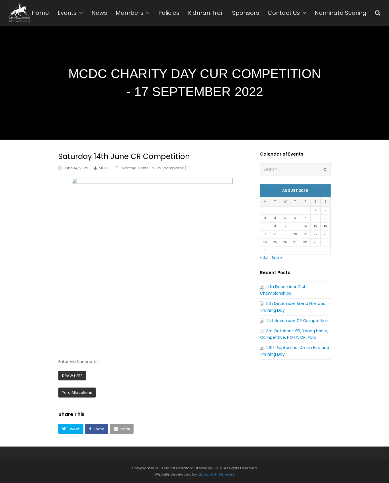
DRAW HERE (72, 375)
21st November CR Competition (297, 320)
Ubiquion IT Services (216, 474)
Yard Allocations (77, 392)
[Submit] (325, 169)
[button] (70, 429)
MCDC (104, 168)
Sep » (277, 257)
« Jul (264, 257)
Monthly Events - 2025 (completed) (154, 168)
